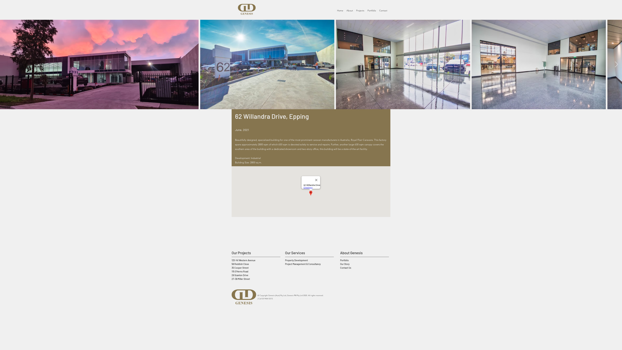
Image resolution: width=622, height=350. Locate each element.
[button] (360, 10)
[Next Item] (616, 64)
